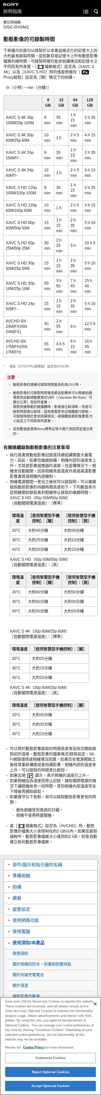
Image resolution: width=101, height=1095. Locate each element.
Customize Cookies (50, 1058)
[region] (50, 1046)
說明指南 (12, 11)
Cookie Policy (34, 1047)
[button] (96, 11)
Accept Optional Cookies (50, 1086)
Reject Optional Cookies (50, 1072)
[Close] (95, 1004)
